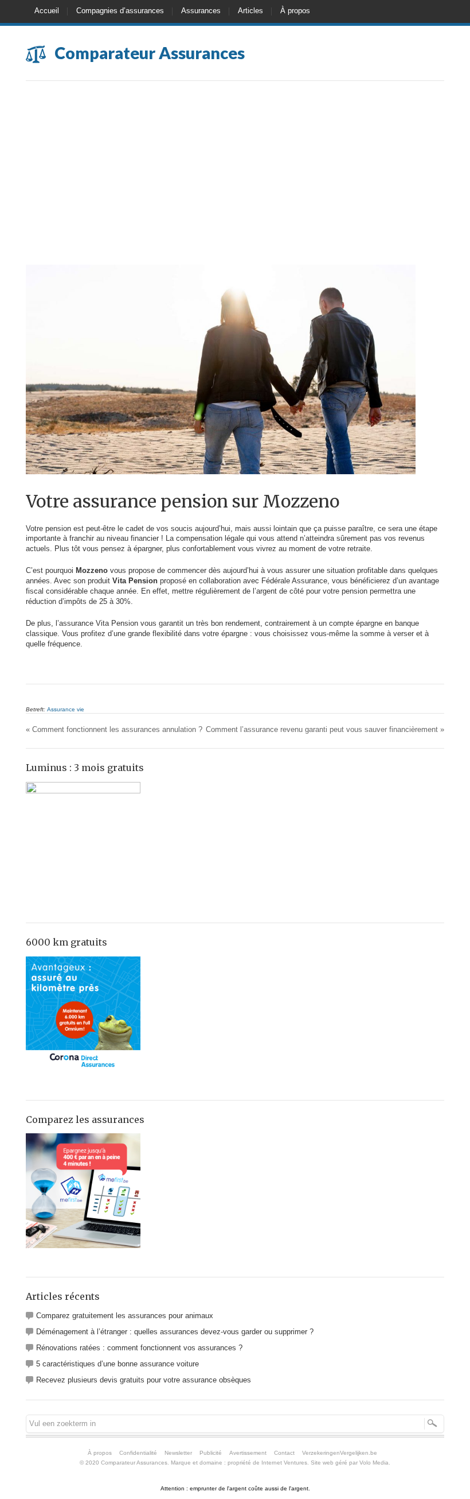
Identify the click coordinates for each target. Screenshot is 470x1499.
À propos (295, 10)
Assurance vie (65, 709)
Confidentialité (138, 1453)
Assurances (201, 10)
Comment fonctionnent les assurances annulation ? (114, 729)
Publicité (210, 1453)
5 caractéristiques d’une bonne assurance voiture (117, 1363)
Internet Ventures (284, 1462)
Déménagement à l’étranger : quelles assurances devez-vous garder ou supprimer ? (175, 1331)
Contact (284, 1453)
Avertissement (248, 1453)
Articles (250, 10)
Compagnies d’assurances (120, 10)
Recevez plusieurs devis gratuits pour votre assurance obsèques (143, 1380)
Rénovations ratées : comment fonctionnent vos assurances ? (139, 1347)
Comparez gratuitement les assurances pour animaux (124, 1315)
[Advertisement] (235, 178)
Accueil (46, 10)
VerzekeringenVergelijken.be (339, 1453)
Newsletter (178, 1453)
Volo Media (374, 1462)
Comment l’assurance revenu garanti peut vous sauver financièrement (325, 729)
